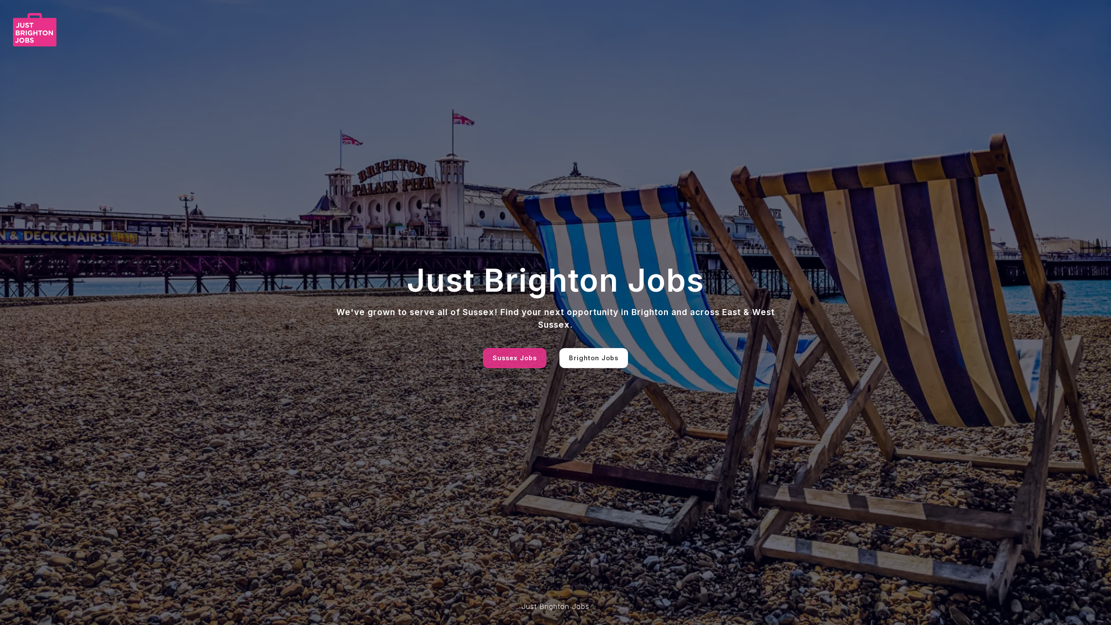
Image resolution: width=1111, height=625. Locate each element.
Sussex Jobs (515, 358)
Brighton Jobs (593, 358)
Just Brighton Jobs (555, 606)
